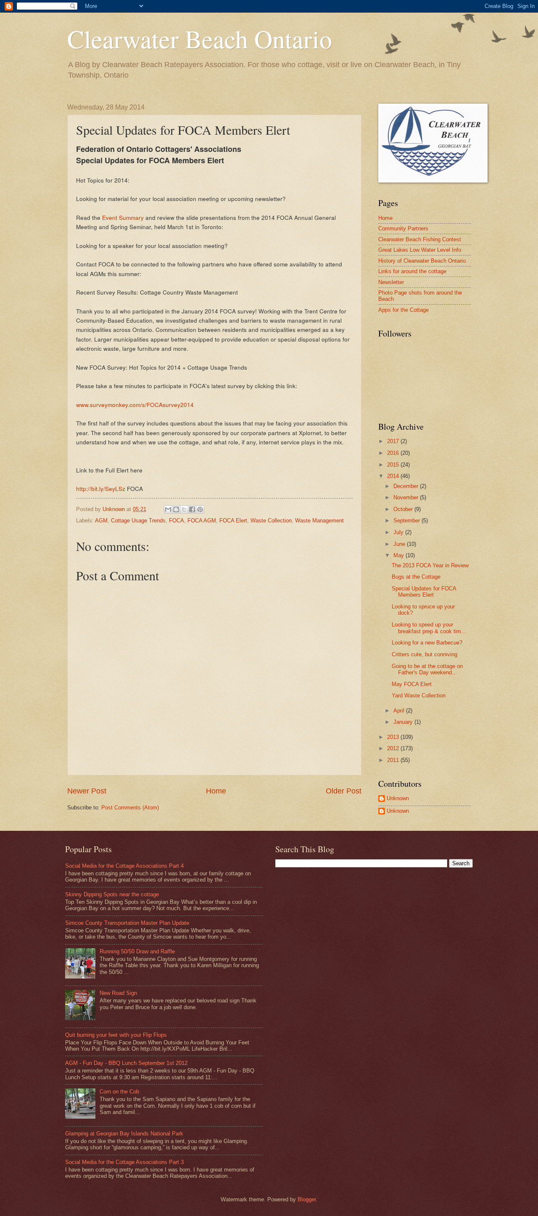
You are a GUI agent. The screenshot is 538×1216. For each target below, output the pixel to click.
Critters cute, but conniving (424, 654)
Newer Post (86, 791)
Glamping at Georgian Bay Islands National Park (124, 1133)
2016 (394, 453)
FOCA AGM (201, 520)
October (403, 509)
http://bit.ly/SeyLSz (100, 488)
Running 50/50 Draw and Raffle (137, 951)
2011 (394, 760)
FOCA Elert (233, 520)
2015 (394, 465)
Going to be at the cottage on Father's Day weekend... (427, 669)
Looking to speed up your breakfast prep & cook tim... (429, 627)
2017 (394, 441)
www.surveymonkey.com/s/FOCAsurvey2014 (135, 404)
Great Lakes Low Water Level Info (419, 250)
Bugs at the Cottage (416, 577)
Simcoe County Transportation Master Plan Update (127, 923)
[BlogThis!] (176, 509)
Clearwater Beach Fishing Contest (419, 239)
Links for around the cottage (412, 271)
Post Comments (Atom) (130, 807)
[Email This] (168, 509)
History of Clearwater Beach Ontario (422, 261)
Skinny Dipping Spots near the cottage (112, 894)
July (399, 532)
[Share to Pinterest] (200, 509)
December (406, 486)
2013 (394, 737)
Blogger (307, 1199)
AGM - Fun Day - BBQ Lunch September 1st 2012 (126, 1063)
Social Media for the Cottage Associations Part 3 (124, 1162)
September (407, 520)
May (399, 555)
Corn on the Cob (119, 1091)
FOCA (176, 520)
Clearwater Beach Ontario (199, 38)
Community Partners (403, 228)
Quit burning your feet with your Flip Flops (116, 1035)
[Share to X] (184, 509)
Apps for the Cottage (403, 310)
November (406, 497)
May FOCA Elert (412, 684)
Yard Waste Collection (419, 695)
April (399, 710)
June (400, 544)
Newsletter (391, 282)
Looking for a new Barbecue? (427, 642)
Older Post (343, 791)
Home (216, 791)
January (403, 722)
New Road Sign (118, 993)
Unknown (398, 798)
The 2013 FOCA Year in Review (430, 565)
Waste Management (319, 520)
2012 (394, 748)
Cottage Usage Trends (138, 520)
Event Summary (123, 217)
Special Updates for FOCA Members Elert (424, 591)
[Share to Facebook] (192, 509)
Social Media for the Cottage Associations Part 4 (124, 866)
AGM (101, 520)
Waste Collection (271, 520)
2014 (394, 476)
